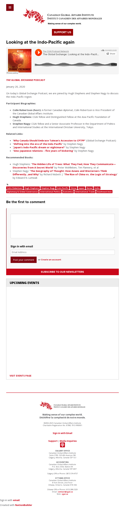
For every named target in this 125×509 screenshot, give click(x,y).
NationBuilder (23, 505)
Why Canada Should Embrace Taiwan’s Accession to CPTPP (49, 140)
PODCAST (25, 80)
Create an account (51, 259)
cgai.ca (65, 494)
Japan (81, 188)
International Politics (50, 191)
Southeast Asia (104, 191)
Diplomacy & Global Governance (22, 191)
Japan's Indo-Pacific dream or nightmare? (39, 147)
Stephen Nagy (48, 188)
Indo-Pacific (62, 188)
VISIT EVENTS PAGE (20, 375)
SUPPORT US (62, 32)
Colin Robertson (14, 188)
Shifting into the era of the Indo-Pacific (38, 143)
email (16, 500)
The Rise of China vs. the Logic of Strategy (90, 174)
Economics (68, 191)
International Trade (85, 191)
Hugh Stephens (31, 188)
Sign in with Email (62, 433)
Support (53, 441)
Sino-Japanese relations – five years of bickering (43, 150)
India (97, 188)
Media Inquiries (68, 441)
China (73, 188)
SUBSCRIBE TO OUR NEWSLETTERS (62, 272)
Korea (89, 188)
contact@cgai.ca (65, 492)
